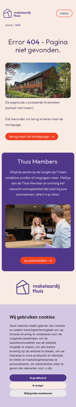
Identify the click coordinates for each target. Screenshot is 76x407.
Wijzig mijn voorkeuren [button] (38, 393)
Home (8, 25)
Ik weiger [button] (38, 385)
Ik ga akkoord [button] (38, 377)
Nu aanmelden (35, 260)
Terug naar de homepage (29, 136)
